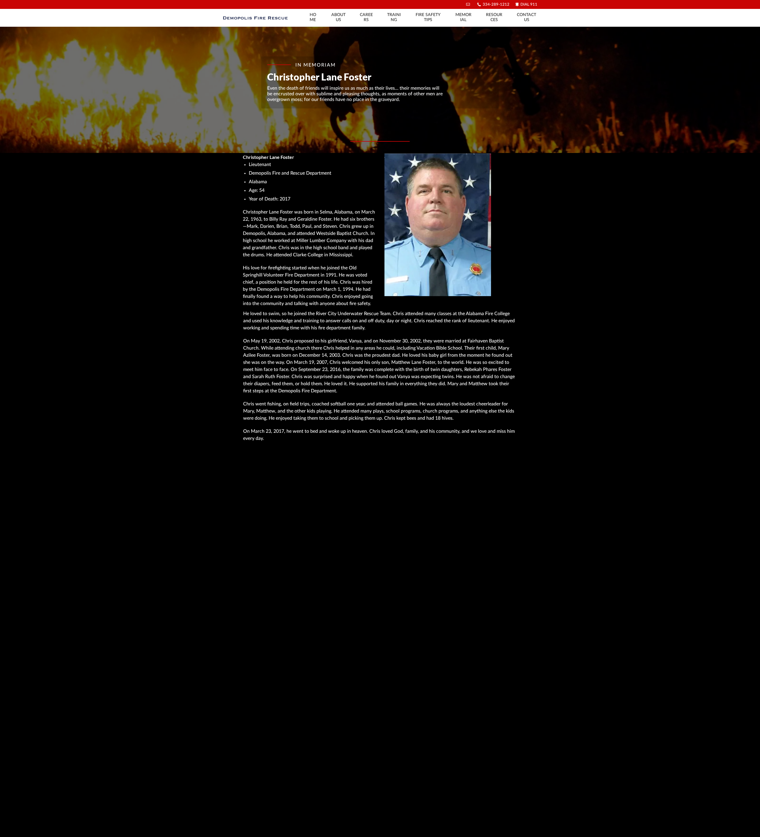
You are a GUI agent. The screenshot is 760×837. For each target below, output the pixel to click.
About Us (338, 17)
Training (394, 17)
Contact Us (526, 17)
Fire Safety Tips (428, 17)
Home (313, 17)
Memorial (463, 17)
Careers (366, 17)
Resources (494, 17)
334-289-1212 (496, 5)
